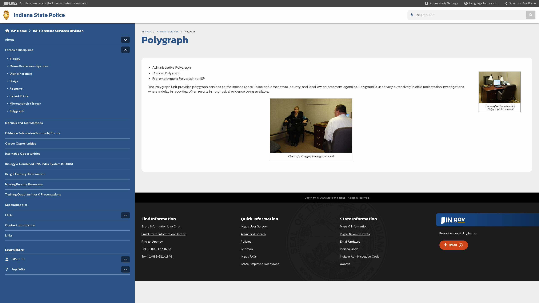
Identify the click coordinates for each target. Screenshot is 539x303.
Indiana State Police (39, 15)
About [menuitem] (17, 38)
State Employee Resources (260, 264)
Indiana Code (349, 249)
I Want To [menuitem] (23, 258)
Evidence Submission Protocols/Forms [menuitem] (32, 133)
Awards (345, 264)
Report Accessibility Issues (458, 233)
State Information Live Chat (160, 226)
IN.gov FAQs (249, 256)
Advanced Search (253, 234)
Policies (246, 241)
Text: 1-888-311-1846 (156, 256)
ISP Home (19, 30)
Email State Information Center (163, 234)
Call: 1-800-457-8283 (156, 249)
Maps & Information (353, 226)
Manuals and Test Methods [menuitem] (24, 123)
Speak (453, 245)
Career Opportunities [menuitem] (20, 143)
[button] (441, 3)
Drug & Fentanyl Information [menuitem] (25, 174)
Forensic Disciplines (168, 31)
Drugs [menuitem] (14, 81)
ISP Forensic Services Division (58, 30)
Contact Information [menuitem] (20, 225)
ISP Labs (146, 31)
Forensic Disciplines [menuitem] (19, 49)
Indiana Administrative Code (360, 256)
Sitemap (247, 249)
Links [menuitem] (8, 235)
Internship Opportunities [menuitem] (22, 153)
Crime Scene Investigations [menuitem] (29, 66)
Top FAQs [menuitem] (18, 269)
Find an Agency (152, 241)
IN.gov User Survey (254, 226)
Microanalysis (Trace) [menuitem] (25, 103)
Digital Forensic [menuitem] (21, 74)
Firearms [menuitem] (16, 88)
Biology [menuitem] (15, 59)
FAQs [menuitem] (17, 214)
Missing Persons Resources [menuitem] (24, 184)
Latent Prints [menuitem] (19, 96)
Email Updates (350, 241)
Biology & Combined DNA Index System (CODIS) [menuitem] (39, 164)
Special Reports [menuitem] (16, 205)
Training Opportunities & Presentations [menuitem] (33, 194)
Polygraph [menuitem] (17, 111)
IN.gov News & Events (355, 234)
